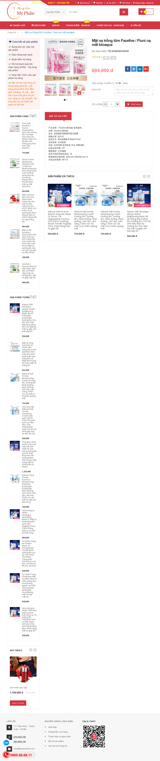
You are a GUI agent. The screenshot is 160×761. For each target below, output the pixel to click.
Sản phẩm (40, 25)
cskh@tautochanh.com (24, 748)
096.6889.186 (20, 741)
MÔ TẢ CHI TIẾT (58, 116)
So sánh (112, 2)
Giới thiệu (52, 727)
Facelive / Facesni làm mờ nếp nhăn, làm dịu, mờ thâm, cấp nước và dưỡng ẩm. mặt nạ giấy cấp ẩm (29, 271)
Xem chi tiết (18, 703)
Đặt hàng (135, 104)
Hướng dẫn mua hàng (58, 731)
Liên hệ (136, 25)
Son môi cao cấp (18, 687)
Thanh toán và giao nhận (59, 736)
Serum (56, 25)
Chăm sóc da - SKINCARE (110, 25)
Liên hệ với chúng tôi (57, 745)
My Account (85, 2)
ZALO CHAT (89, 721)
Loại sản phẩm (53, 11)
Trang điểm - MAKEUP (78, 25)
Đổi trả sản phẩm (56, 741)
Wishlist (99, 2)
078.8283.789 (20, 736)
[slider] (97, 57)
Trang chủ (18, 25)
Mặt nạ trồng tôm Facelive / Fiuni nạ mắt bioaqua (50, 32)
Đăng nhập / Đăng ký (144, 2)
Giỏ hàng (126, 2)
